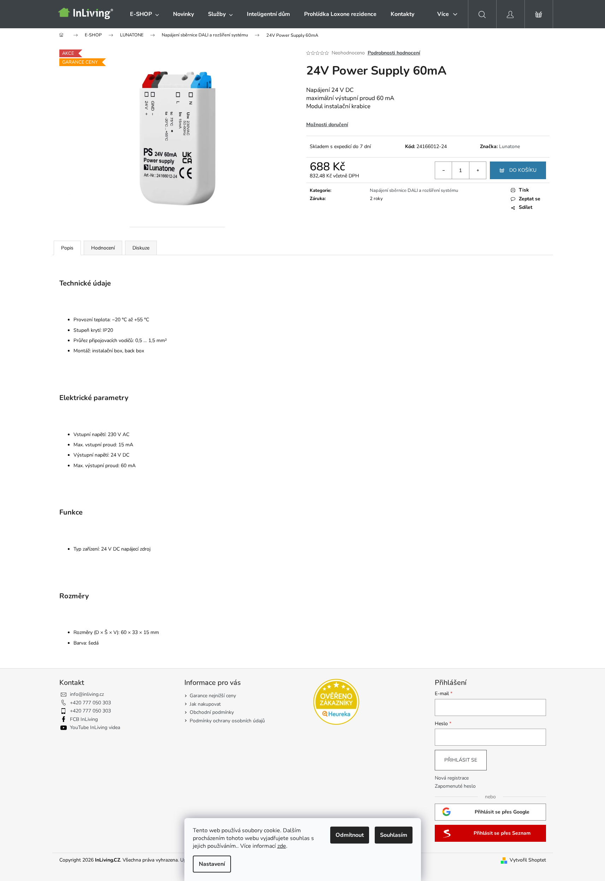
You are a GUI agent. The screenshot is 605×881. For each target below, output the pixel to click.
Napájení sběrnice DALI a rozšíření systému (414, 190)
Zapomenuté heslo (455, 786)
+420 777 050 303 (90, 702)
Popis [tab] (67, 248)
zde (281, 846)
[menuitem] (144, 14)
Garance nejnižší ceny (213, 695)
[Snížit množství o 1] (443, 170)
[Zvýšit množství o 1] (477, 170)
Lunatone (509, 146)
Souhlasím (393, 835)
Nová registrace (452, 778)
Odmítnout (350, 835)
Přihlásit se (460, 760)
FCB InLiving (84, 719)
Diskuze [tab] (140, 248)
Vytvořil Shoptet (528, 860)
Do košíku (522, 170)
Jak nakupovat (205, 704)
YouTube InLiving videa (95, 727)
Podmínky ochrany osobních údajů (227, 720)
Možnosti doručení (327, 124)
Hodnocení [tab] (103, 248)
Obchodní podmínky (212, 712)
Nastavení (212, 864)
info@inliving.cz (87, 694)
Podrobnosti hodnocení (394, 52)
